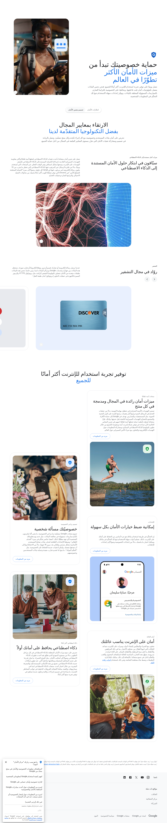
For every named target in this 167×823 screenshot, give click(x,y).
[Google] (153, 816)
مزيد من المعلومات (100, 436)
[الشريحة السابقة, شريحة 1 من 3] (154, 279)
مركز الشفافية (151, 799)
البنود (96, 816)
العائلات (154, 794)
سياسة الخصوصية (107, 816)
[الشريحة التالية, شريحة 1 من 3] (147, 279)
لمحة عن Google (139, 816)
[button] (15, 92)
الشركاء (154, 803)
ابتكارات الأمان (93, 110)
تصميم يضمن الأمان (75, 110)
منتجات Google (123, 816)
